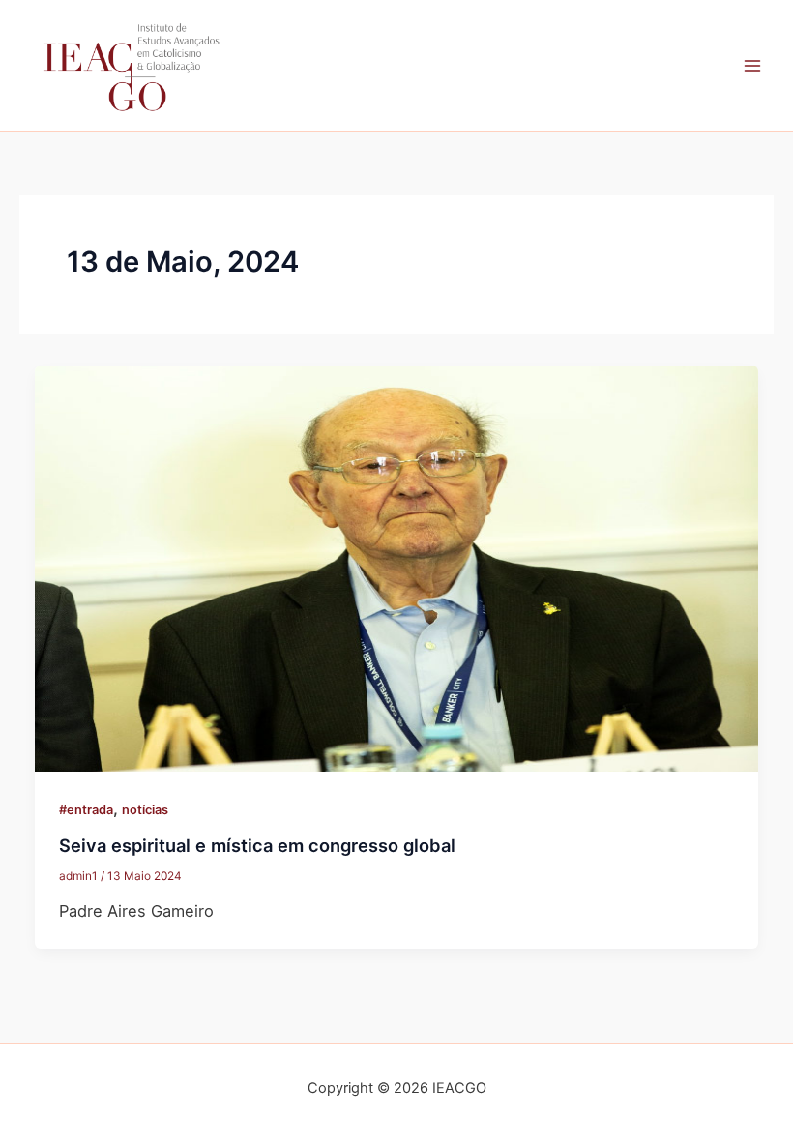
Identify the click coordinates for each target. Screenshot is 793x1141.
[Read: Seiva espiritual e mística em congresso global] (396, 567)
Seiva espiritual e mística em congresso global (257, 845)
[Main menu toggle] (752, 65)
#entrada (86, 810)
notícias (145, 810)
